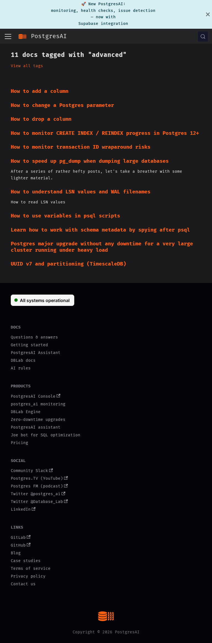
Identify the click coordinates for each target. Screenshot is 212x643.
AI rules (21, 368)
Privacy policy (28, 576)
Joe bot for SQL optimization (45, 435)
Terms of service (31, 568)
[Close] (208, 14)
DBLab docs (23, 360)
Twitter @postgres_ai (35, 494)
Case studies (26, 560)
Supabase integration (103, 23)
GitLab (18, 537)
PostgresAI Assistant (35, 352)
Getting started (29, 345)
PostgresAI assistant (35, 427)
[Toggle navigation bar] (8, 36)
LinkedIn (21, 509)
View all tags (27, 66)
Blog (16, 553)
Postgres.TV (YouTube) (37, 478)
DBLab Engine (26, 412)
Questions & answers (34, 337)
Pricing (19, 442)
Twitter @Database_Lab (37, 501)
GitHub (18, 545)
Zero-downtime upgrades (38, 419)
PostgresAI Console (33, 396)
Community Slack (29, 470)
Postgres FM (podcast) (37, 486)
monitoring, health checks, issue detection (103, 10)
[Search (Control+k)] (203, 36)
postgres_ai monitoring (38, 404)
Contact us (23, 584)
